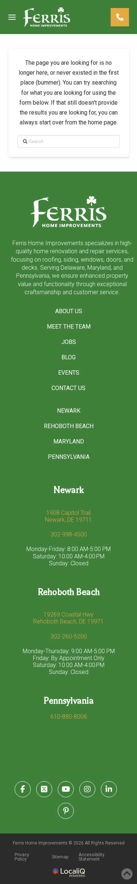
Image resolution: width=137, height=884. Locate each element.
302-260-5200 (68, 636)
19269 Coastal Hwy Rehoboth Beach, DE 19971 (68, 618)
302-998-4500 (68, 534)
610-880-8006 (68, 716)
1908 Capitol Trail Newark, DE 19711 (68, 516)
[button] (12, 17)
